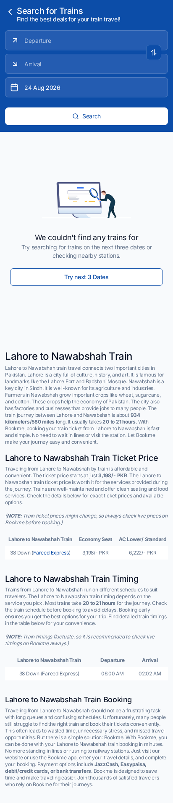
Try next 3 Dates (86, 276)
